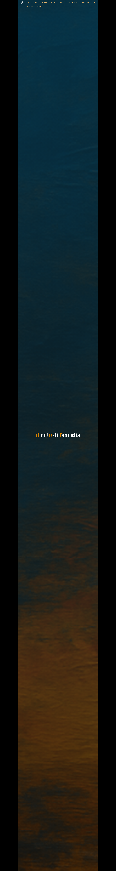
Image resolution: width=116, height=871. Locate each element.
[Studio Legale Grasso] (22, 2)
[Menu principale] (94, 2)
